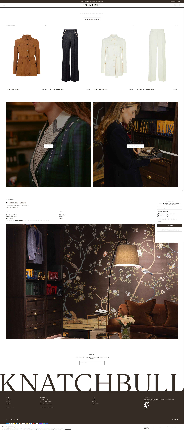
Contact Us (8, 399)
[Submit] (103, 363)
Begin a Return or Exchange (47, 406)
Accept (160, 427)
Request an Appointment (135, 146)
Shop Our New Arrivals (92, 19)
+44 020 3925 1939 (10, 406)
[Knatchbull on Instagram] (174, 419)
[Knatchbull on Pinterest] (172, 419)
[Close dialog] (182, 191)
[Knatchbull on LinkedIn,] (177, 419)
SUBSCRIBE (169, 225)
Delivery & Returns (44, 399)
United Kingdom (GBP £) (175, 1)
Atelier (93, 399)
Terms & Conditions (44, 403)
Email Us (8, 401)
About (93, 397)
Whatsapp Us (9, 403)
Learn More (48, 146)
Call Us (7, 405)
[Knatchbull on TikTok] (175, 419)
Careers (94, 405)
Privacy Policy (43, 397)
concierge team (18, 220)
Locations (94, 401)
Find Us (7, 397)
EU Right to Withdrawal (46, 401)
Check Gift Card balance (46, 405)
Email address (84, 361)
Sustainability (95, 403)
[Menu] (4, 5)
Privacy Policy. (68, 429)
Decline (174, 427)
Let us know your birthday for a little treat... (166, 219)
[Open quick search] (175, 5)
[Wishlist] (177, 5)
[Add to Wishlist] (46, 25)
